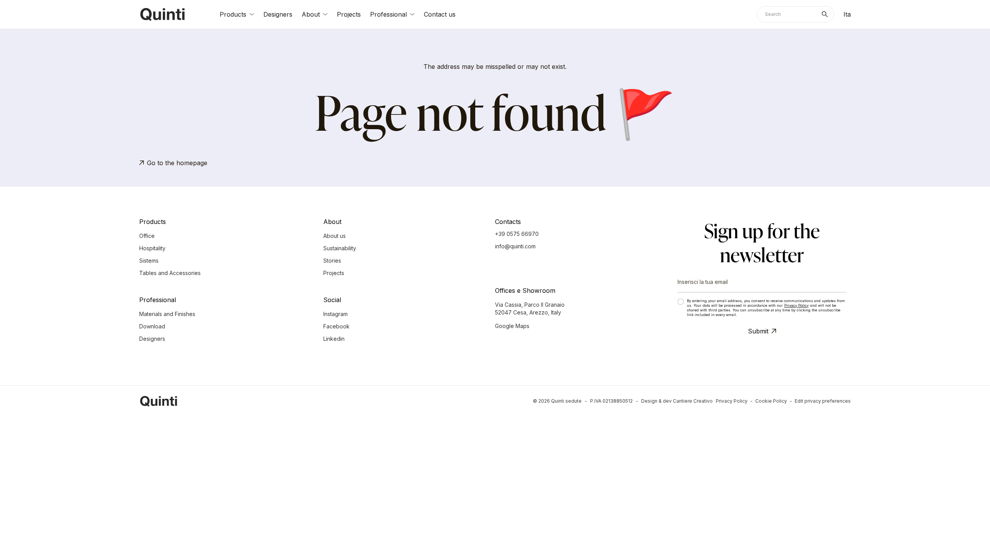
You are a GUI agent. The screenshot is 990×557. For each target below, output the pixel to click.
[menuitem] (847, 14)
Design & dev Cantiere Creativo (677, 401)
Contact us (440, 14)
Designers (277, 14)
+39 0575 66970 (517, 234)
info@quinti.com (515, 246)
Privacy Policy (796, 305)
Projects (349, 14)
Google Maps (512, 326)
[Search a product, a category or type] (826, 14)
